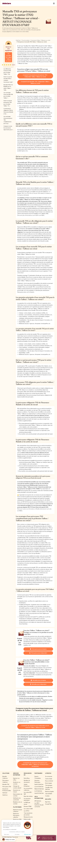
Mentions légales (49, 791)
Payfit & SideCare (39, 784)
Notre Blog (26, 778)
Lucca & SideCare (39, 786)
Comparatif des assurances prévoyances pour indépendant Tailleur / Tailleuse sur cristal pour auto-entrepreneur (35, 764)
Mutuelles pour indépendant (39, 684)
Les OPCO (26, 811)
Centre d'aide (48, 778)
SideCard (4, 792)
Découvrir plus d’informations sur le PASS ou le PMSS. (31, 215)
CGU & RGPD (48, 793)
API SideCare (38, 801)
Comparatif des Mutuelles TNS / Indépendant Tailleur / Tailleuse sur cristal (35, 82)
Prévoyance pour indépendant (39, 653)
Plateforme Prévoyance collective (16, 815)
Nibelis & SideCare (39, 789)
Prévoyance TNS (6, 786)
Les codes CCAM (28, 808)
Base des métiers (28, 796)
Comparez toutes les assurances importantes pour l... (8, 128)
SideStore (4, 795)
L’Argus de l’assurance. (28, 531)
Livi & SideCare (38, 791)
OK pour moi (27, 834)
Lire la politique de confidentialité (9, 829)
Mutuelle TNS (5, 784)
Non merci (6, 834)
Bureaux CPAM (27, 806)
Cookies (47, 796)
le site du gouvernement (36, 171)
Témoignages (48, 785)
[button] (8, 839)
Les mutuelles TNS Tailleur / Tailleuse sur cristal (8, 57)
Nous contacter (49, 781)
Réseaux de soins (28, 817)
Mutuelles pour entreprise (39, 680)
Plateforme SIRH (17, 819)
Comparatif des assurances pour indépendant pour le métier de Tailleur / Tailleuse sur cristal (35, 726)
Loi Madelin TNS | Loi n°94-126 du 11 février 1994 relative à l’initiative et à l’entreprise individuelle (34, 193)
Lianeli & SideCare (39, 793)
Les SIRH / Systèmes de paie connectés (39, 804)
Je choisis (17, 834)
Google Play (48, 804)
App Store (47, 802)
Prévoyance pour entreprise (39, 649)
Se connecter (48, 776)
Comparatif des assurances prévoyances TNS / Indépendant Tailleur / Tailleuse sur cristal (35, 75)
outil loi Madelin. (30, 292)
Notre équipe (48, 783)
